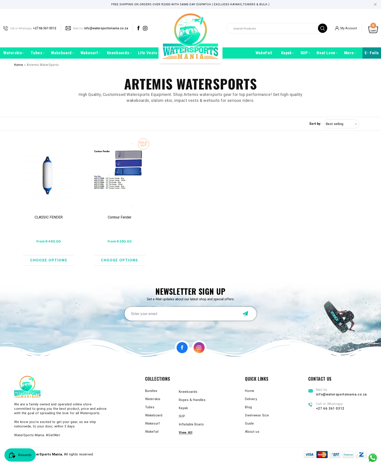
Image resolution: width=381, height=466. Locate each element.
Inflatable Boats (191, 424)
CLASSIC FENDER (49, 217)
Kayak (183, 408)
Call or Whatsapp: (21, 28)
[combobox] (277, 28)
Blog (248, 407)
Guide (249, 423)
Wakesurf (152, 423)
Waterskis (153, 399)
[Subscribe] (245, 314)
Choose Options (48, 260)
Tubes (150, 407)
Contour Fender (119, 217)
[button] (12, 53)
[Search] (322, 28)
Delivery (251, 399)
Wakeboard (153, 415)
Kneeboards (188, 392)
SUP (182, 416)
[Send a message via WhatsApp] (373, 458)
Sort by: (315, 123)
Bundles (151, 391)
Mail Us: (78, 28)
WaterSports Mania (46, 454)
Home (18, 65)
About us (252, 432)
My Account (348, 28)
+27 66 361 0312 (44, 28)
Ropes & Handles (192, 400)
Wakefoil (152, 432)
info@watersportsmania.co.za (106, 28)
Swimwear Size (257, 415)
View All (185, 432)
